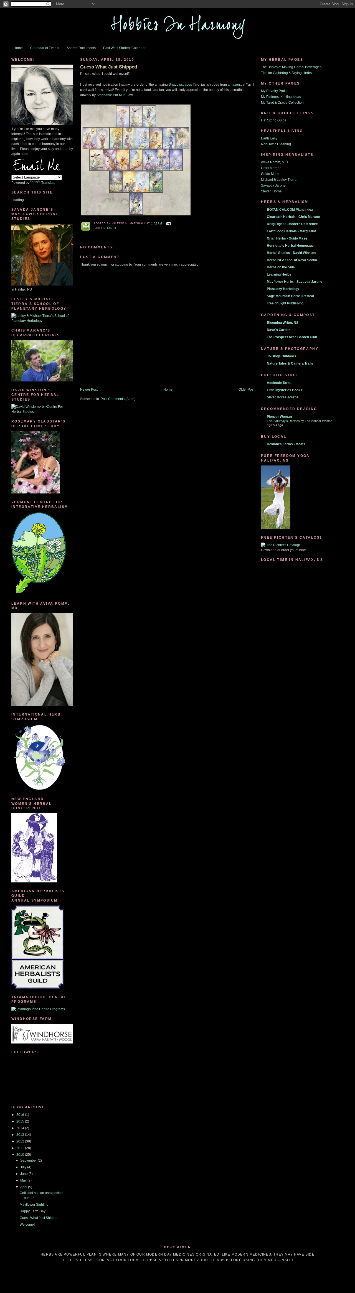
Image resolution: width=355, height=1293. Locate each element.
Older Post (246, 389)
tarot (112, 228)
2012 (20, 1141)
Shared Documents (81, 48)
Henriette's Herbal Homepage (290, 246)
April (24, 1187)
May (23, 1180)
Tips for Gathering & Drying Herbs (286, 73)
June (24, 1174)
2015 (20, 1121)
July (23, 1167)
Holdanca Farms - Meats (286, 444)
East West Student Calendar (124, 48)
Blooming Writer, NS (282, 323)
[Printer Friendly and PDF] (85, 227)
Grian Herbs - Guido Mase (287, 238)
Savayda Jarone (273, 185)
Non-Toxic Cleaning (276, 144)
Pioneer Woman (279, 417)
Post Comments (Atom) (118, 399)
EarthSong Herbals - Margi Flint (291, 231)
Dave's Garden (278, 330)
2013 (20, 1135)
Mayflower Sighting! (34, 1205)
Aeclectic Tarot (279, 383)
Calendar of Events (44, 48)
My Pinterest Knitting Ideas (281, 97)
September (29, 1160)
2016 (20, 1115)
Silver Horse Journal (283, 397)
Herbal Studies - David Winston (291, 253)
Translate (48, 183)
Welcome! (27, 1224)
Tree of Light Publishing (285, 303)
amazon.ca (236, 84)
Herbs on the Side (281, 267)
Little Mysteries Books (284, 390)
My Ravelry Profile (274, 91)
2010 (20, 1155)
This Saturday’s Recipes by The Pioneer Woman (299, 420)
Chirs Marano (271, 168)
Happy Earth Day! (33, 1211)
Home (18, 48)
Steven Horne (271, 191)
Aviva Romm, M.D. (275, 162)
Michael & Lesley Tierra (278, 180)
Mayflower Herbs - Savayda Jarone (294, 282)
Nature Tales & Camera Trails (290, 363)
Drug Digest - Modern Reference (292, 224)
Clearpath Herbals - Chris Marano (293, 217)
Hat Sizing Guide (273, 120)
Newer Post (89, 389)
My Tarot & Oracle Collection (282, 103)
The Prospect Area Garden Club (292, 337)
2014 (20, 1128)
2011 (20, 1148)
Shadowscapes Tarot (184, 84)
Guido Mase (270, 174)
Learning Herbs (279, 274)
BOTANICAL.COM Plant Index (290, 210)
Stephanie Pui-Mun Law (115, 95)
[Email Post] (167, 223)
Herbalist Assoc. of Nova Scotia (292, 260)
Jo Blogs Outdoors (281, 356)
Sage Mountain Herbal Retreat (290, 296)
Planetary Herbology (283, 289)
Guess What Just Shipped (39, 1218)
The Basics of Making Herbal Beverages (291, 67)
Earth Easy (269, 138)
